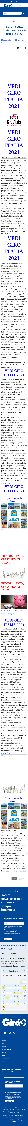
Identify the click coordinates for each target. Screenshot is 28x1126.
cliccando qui (6, 483)
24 (4, 1003)
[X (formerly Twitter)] (21, 48)
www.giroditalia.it (19, 871)
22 (21, 997)
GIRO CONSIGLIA (6, 1049)
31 (4, 1008)
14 (18, 992)
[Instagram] (16, 2)
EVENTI (4, 1043)
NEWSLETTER (6, 1064)
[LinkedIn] (25, 48)
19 (11, 997)
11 (8, 992)
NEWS (4, 1046)
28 (18, 1003)
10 (4, 992)
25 (8, 1003)
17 (4, 997)
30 (25, 1003)
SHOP (3, 1061)
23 (25, 997)
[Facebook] (11, 2)
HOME (4, 1040)
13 (15, 992)
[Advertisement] (14, 65)
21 (18, 997)
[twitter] (9, 1031)
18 (8, 997)
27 (15, 1003)
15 (21, 992)
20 (15, 997)
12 (11, 992)
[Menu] (20, 5)
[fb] (4, 1031)
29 (21, 1003)
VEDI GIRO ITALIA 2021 (14, 96)
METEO (4, 1055)
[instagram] (14, 1031)
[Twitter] (14, 2)
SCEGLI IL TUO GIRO (7, 1067)
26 (11, 1003)
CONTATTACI (5, 1058)
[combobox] (12, 13)
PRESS (4, 1052)
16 (25, 992)
